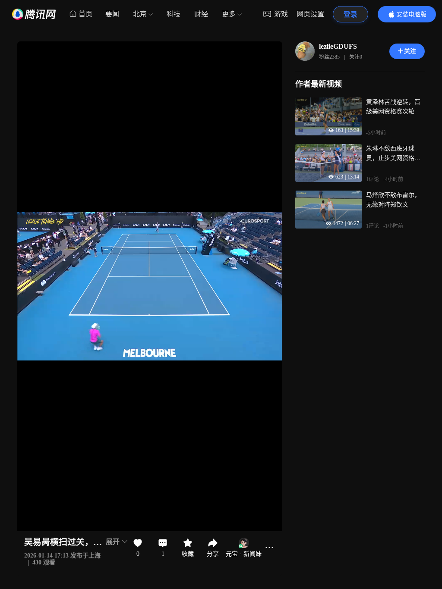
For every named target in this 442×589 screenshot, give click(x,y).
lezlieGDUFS (338, 46)
